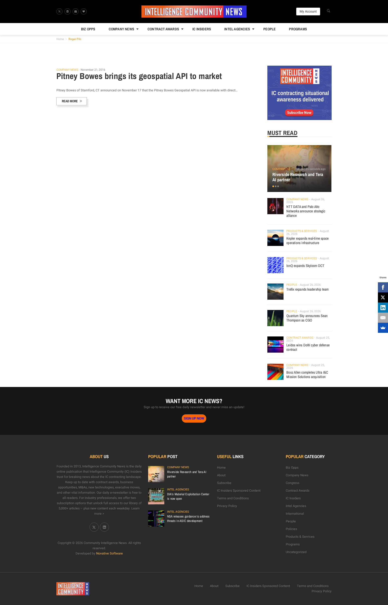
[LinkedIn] (383, 307)
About (221, 475)
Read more (70, 101)
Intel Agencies (237, 29)
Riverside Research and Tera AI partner (297, 177)
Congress (292, 483)
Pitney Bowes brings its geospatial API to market (139, 76)
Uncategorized (296, 552)
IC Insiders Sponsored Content (238, 490)
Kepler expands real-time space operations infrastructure (307, 240)
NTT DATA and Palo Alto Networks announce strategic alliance (305, 211)
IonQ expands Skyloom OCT (305, 265)
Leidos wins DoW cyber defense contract (308, 347)
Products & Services (301, 231)
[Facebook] (383, 287)
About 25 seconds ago (311, 169)
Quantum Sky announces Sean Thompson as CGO (307, 318)
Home (60, 39)
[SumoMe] (383, 328)
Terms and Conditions (233, 498)
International (295, 513)
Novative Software (109, 553)
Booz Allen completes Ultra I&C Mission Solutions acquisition (307, 374)
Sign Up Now (194, 418)
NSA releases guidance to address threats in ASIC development (188, 518)
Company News (121, 29)
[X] (383, 297)
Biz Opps (88, 29)
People (269, 29)
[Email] (383, 318)
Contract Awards (163, 29)
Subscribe (224, 483)
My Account (308, 11)
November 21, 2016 (93, 70)
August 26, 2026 (310, 285)
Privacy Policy (227, 506)
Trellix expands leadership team (307, 289)
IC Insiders (201, 29)
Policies (291, 529)
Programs (298, 29)
